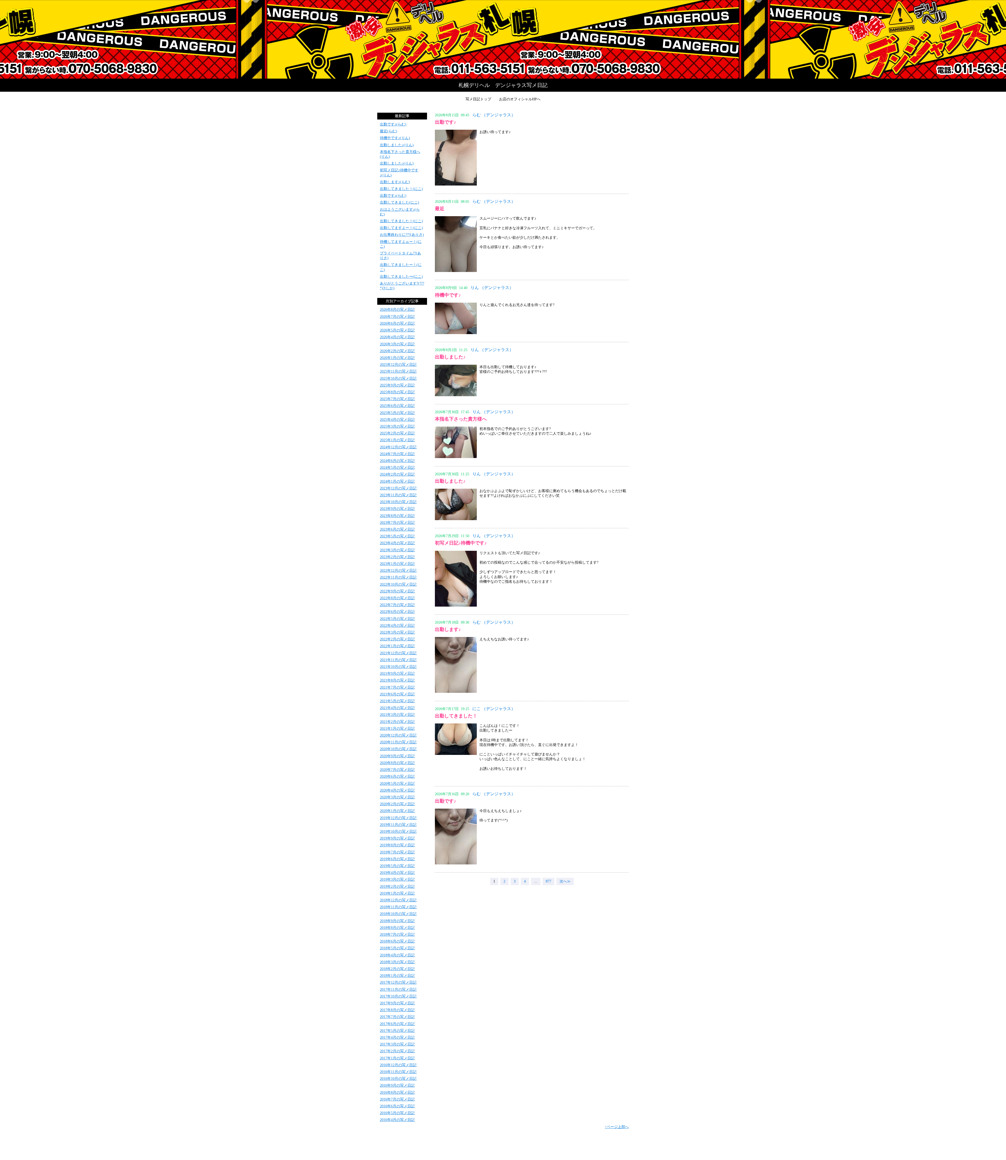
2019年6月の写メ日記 (397, 859)
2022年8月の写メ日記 (397, 598)
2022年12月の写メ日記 (398, 571)
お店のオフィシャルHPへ (519, 99)
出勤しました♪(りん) (397, 145)
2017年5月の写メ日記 (397, 1031)
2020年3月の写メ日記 (397, 797)
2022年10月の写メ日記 (398, 584)
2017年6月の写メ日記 (397, 1024)
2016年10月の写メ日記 (398, 1079)
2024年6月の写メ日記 (397, 461)
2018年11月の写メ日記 (398, 907)
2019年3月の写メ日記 (397, 879)
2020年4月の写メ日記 (397, 790)
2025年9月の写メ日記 (397, 385)
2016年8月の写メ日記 (397, 1092)
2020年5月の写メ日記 (397, 784)
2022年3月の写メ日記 (397, 632)
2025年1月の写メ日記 (397, 440)
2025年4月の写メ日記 (397, 420)
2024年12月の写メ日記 (398, 447)
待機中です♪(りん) (395, 138)
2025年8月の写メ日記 (397, 392)
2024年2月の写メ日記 (397, 474)
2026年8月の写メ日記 (397, 310)
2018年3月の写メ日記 (397, 962)
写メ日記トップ (478, 99)
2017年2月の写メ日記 (397, 1051)
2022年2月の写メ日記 (397, 639)
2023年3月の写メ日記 (397, 550)
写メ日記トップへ (503, 39)
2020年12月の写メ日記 (398, 735)
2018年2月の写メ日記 (397, 969)
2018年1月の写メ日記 (397, 976)
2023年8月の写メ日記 (397, 516)
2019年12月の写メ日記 (398, 818)
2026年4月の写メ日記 (397, 337)
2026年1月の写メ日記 (397, 358)
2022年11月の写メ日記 (398, 577)
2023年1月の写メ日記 (397, 564)
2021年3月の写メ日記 (397, 715)
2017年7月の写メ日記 (397, 1017)
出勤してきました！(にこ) (401, 189)
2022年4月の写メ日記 (397, 626)
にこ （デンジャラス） (493, 708)
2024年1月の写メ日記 (397, 481)
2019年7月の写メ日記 (397, 852)
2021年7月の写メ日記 (397, 687)
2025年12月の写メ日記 (398, 365)
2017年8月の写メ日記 (397, 1010)
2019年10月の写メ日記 (398, 832)
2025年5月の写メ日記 (397, 413)
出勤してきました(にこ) (399, 202)
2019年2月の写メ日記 (397, 887)
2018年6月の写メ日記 (397, 941)
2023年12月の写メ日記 (398, 488)
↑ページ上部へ (617, 1127)
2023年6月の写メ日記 (397, 529)
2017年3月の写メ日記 (397, 1044)
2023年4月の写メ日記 (397, 543)
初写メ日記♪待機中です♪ (461, 543)
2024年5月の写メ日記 (397, 468)
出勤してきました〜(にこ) (401, 277)
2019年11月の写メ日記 (398, 825)
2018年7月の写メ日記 (397, 934)
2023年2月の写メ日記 (397, 557)
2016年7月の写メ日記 (397, 1099)
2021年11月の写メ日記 (398, 660)
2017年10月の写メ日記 (398, 996)
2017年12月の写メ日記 (398, 982)
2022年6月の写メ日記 (397, 612)
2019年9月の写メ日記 (397, 838)
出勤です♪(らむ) (393, 124)
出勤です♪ (445, 122)
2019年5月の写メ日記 (397, 866)
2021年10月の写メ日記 (398, 667)
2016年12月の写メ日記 (398, 1065)
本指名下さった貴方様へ (461, 419)
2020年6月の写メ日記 (397, 776)
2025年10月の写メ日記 (398, 378)
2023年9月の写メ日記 (397, 509)
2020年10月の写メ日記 (398, 749)
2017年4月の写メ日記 (397, 1037)
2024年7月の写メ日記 (397, 454)
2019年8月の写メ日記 (397, 845)
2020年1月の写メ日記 (397, 811)
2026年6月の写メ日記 (397, 323)
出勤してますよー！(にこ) (401, 228)
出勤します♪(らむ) (395, 182)
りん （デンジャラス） (492, 287)
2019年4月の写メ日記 (397, 873)
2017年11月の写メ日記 (398, 990)
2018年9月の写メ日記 (397, 921)
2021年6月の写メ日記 (397, 694)
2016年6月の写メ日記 (397, 1106)
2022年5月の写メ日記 (397, 619)
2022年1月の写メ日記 (397, 646)
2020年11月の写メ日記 (398, 742)
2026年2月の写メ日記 (397, 351)
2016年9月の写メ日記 (397, 1085)
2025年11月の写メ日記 (398, 371)
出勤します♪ (448, 629)
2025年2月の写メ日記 (397, 433)
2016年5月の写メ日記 (397, 1113)
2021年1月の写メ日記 (397, 729)
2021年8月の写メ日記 (397, 680)
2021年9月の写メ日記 (397, 674)
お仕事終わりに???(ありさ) (402, 235)
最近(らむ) (388, 131)
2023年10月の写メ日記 (398, 502)
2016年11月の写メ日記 (398, 1072)
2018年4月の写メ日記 (397, 955)
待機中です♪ (448, 295)
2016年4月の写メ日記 (397, 1120)
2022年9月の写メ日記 (397, 591)
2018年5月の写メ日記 (397, 948)
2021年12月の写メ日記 (398, 653)
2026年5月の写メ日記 (397, 330)
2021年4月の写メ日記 (397, 708)
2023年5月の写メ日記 (397, 536)
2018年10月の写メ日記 (398, 914)
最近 (439, 208)
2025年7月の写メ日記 (397, 399)
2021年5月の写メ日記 (397, 701)
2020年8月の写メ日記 (397, 763)
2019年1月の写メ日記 (397, 893)
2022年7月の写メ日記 (397, 605)
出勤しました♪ (450, 357)
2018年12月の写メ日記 (398, 900)
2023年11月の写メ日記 (398, 495)
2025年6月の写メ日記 (397, 406)
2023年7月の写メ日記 (397, 523)
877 (548, 881)
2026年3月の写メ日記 (397, 344)
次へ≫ (565, 881)
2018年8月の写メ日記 (397, 928)
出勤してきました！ (456, 715)
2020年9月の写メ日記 (397, 756)
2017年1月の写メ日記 (397, 1058)
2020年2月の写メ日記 (397, 804)
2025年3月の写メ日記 (397, 426)
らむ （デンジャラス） (493, 115)
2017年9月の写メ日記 (397, 1003)
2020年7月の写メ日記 (397, 770)
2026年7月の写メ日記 (397, 317)
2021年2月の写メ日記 (397, 722)
